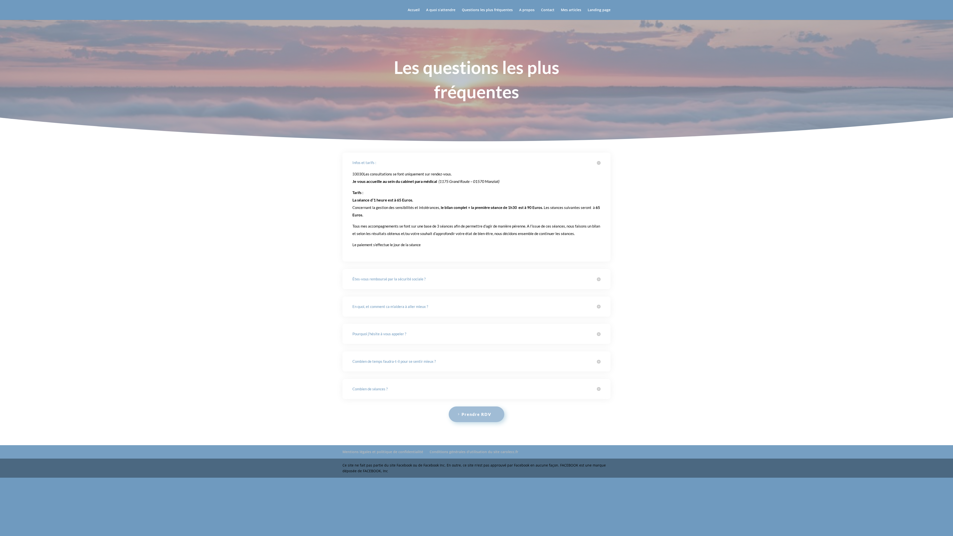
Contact (547, 10)
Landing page (599, 10)
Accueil (414, 10)
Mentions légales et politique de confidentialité (382, 451)
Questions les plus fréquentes (487, 10)
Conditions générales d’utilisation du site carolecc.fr (474, 451)
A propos (527, 10)
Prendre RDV (476, 414)
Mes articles (571, 10)
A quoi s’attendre (440, 10)
